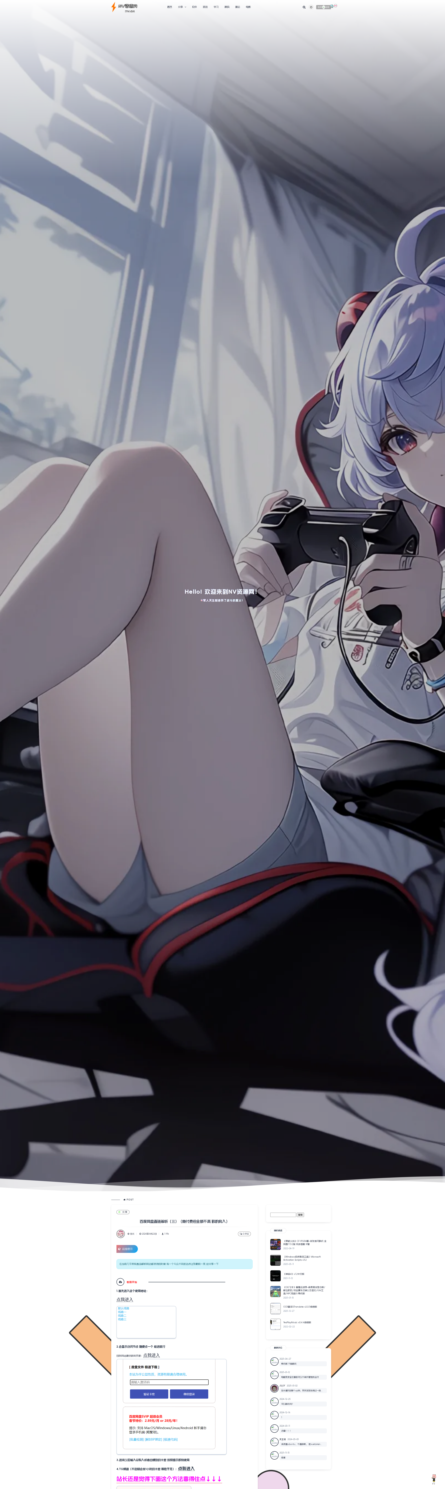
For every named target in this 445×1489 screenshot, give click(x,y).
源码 (226, 7)
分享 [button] (180, 7)
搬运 (237, 7)
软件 (194, 7)
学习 (216, 7)
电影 (248, 7)
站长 (132, 1234)
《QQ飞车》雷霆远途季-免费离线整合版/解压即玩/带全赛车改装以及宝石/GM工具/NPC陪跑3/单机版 (304, 1290)
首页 (169, 7)
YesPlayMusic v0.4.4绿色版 (297, 1322)
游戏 (205, 7)
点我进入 (124, 1299)
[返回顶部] (434, 1479)
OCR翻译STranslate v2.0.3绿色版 (300, 1307)
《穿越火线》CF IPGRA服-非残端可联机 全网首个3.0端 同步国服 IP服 (304, 1242)
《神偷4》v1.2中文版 (293, 1274)
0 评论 (246, 1234)
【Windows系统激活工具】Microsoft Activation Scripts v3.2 (302, 1258)
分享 (125, 1212)
